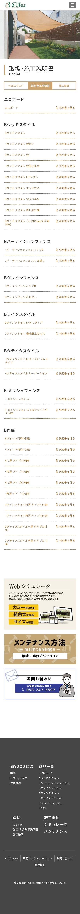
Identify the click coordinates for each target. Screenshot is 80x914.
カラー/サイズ (19, 778)
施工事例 (51, 817)
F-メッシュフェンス (51, 803)
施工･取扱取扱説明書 (25, 829)
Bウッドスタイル (49, 778)
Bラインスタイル (49, 793)
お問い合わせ (65, 858)
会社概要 (40, 864)
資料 (17, 817)
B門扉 (42, 808)
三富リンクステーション (37, 858)
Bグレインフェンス (50, 788)
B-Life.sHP (11, 858)
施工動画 (64, 85)
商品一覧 (46, 766)
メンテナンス (55, 831)
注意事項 (15, 783)
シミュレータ (55, 824)
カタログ (18, 824)
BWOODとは (21, 766)
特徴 (13, 773)
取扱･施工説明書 (40, 85)
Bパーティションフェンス (54, 783)
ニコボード (45, 773)
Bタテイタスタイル (50, 798)
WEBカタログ (16, 85)
